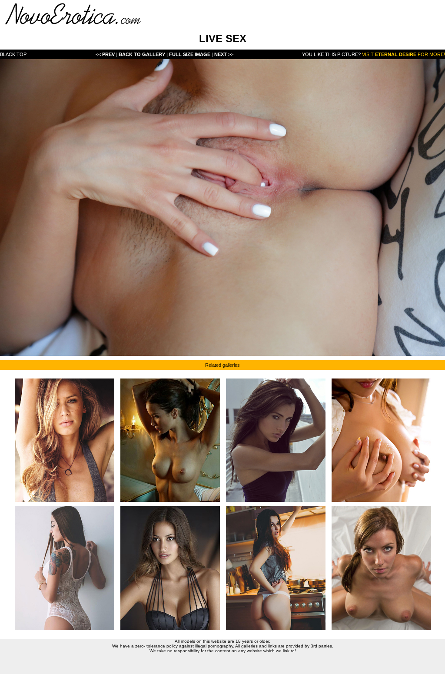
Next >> (223, 54)
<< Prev (105, 54)
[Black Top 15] (222, 353)
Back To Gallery (142, 54)
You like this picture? (331, 54)
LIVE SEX (222, 38)
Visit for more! (403, 54)
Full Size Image (190, 54)
